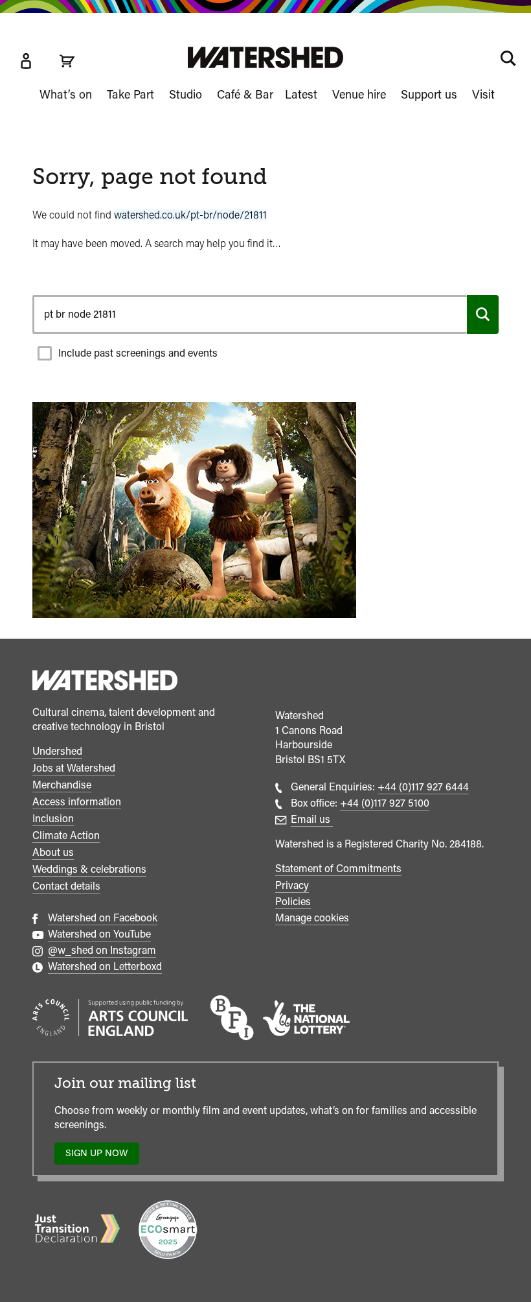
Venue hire (359, 94)
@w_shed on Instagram (102, 950)
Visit (483, 94)
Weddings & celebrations (89, 869)
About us (53, 852)
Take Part (130, 94)
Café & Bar (245, 94)
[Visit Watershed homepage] (265, 57)
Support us (429, 94)
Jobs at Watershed (73, 768)
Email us (312, 819)
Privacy (292, 885)
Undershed (57, 751)
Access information (76, 801)
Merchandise (61, 784)
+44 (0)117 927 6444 (423, 786)
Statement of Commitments (338, 868)
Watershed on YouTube (99, 934)
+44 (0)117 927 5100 (384, 803)
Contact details (66, 886)
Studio (185, 94)
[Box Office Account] (25, 61)
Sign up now (100, 1156)
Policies (293, 901)
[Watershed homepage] (104, 682)
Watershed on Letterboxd (105, 966)
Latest (301, 94)
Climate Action (66, 835)
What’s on (66, 94)
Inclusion (53, 818)
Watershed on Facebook (102, 917)
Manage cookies (312, 917)
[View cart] (67, 61)
